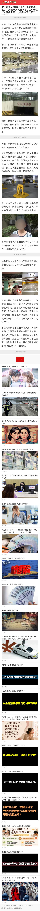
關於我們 (3, 908)
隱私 (17, 908)
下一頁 (20, 359)
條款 (14, 908)
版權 (20, 908)
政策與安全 (10, 908)
